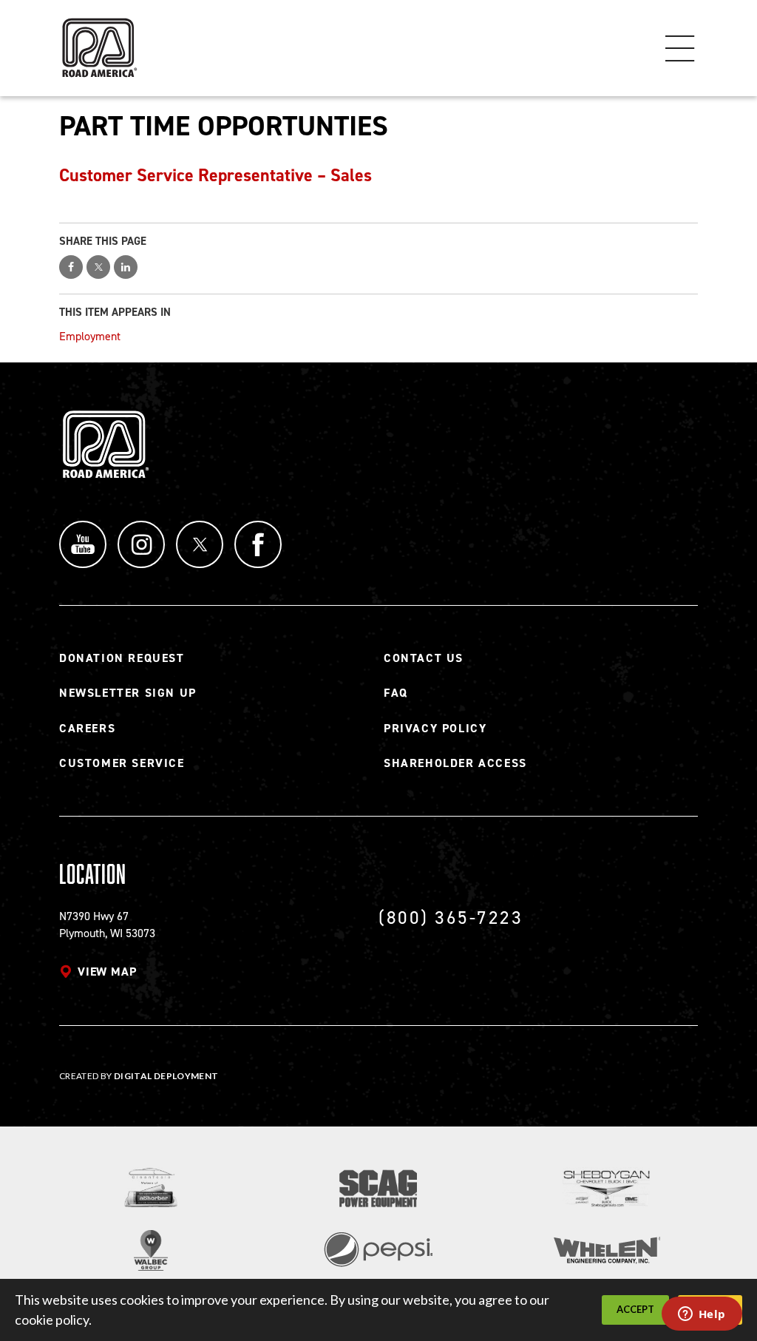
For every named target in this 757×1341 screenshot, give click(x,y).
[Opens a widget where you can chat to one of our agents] (701, 1315)
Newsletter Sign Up (128, 692)
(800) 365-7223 (450, 917)
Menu (680, 48)
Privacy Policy (435, 728)
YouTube (82, 544)
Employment (89, 336)
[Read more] (151, 1187)
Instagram (141, 544)
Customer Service (122, 763)
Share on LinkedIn (126, 267)
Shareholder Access (455, 763)
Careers (87, 728)
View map (107, 971)
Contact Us (424, 658)
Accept (635, 1309)
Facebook (258, 544)
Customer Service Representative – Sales (215, 175)
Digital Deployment (166, 1075)
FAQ (396, 692)
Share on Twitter (98, 267)
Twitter (199, 544)
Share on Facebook (71, 267)
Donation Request (122, 658)
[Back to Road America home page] (98, 41)
